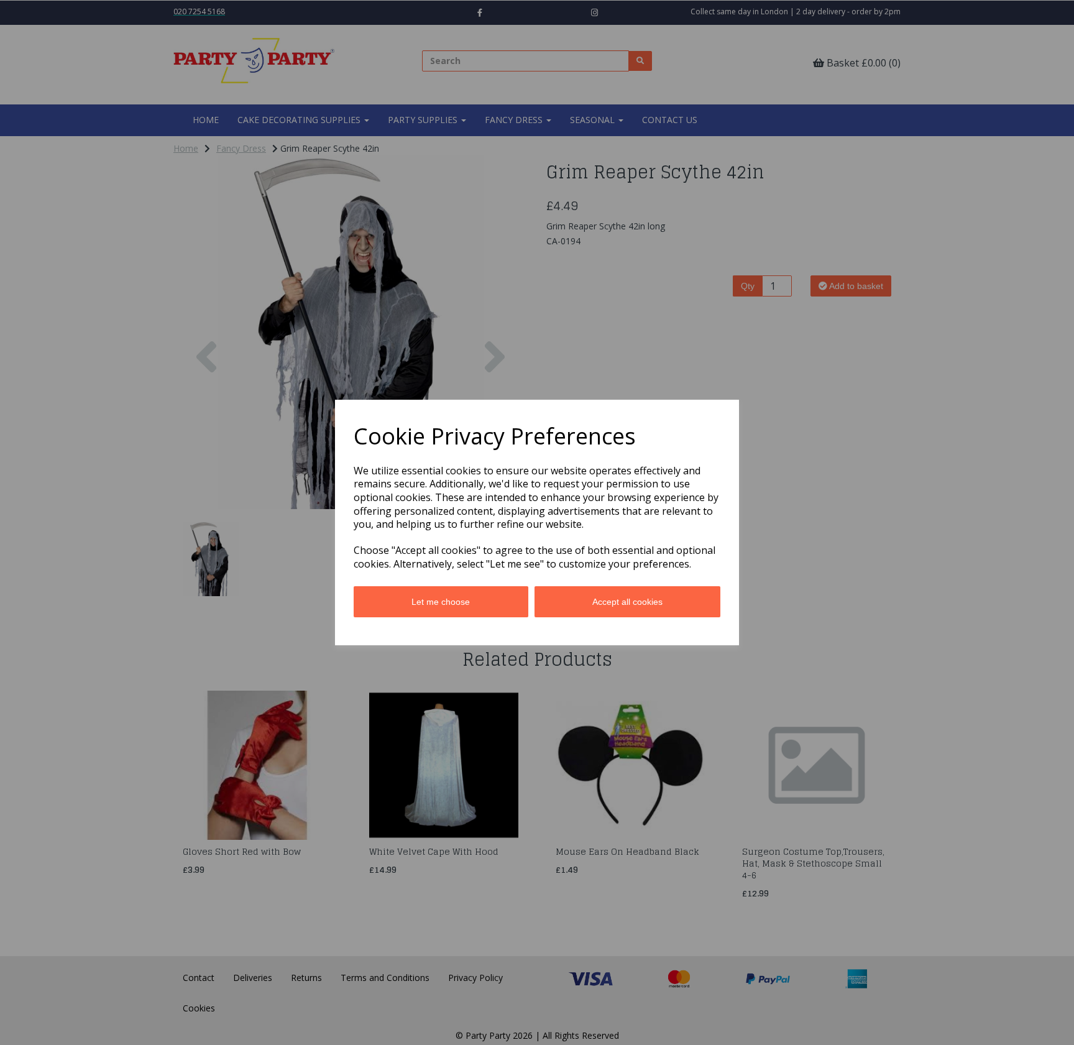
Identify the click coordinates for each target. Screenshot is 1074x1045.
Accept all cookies (627, 602)
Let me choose (440, 602)
